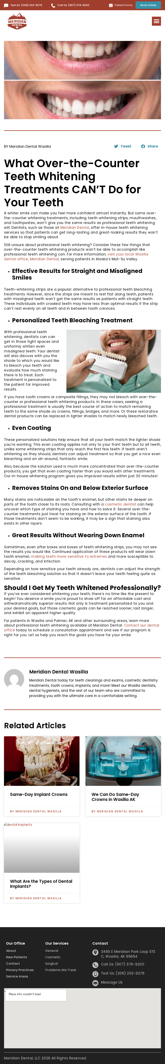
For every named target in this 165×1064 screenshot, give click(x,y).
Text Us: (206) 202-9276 (26, 5)
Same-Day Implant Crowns (39, 794)
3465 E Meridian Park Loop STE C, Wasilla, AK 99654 (128, 954)
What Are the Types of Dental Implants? (41, 883)
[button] (156, 21)
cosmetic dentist (120, 504)
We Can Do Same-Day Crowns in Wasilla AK (115, 796)
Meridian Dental (74, 227)
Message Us (112, 982)
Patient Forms (123, 5)
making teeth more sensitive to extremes (69, 556)
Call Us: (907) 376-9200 (73, 5)
